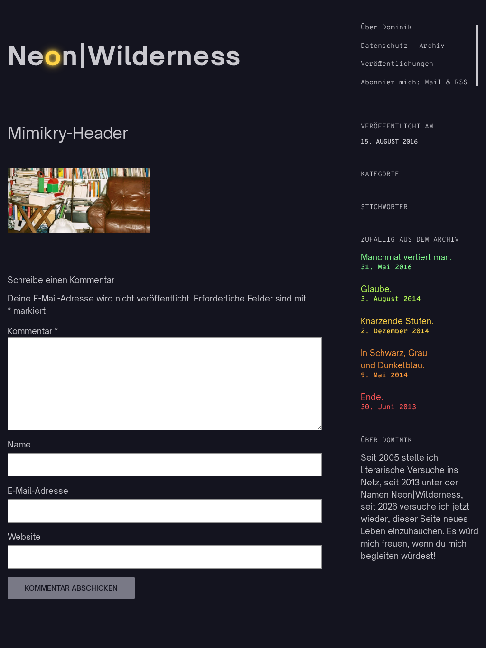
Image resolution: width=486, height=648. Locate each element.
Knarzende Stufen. (397, 321)
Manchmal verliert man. (406, 257)
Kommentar (33, 331)
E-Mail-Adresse (38, 491)
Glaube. (376, 289)
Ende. (372, 397)
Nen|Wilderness (125, 55)
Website (24, 537)
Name (19, 444)
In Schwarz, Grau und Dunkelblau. (394, 359)
